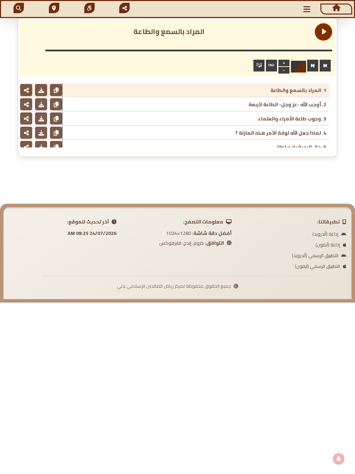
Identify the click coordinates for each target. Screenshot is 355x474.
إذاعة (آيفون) (328, 244)
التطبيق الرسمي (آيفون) (318, 266)
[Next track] (312, 65)
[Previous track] (325, 65)
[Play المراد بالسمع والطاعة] (323, 32)
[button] (307, 9)
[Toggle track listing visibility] (259, 65)
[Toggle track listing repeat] (271, 65)
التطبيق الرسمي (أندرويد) (315, 255)
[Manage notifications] (338, 458)
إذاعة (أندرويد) (325, 234)
